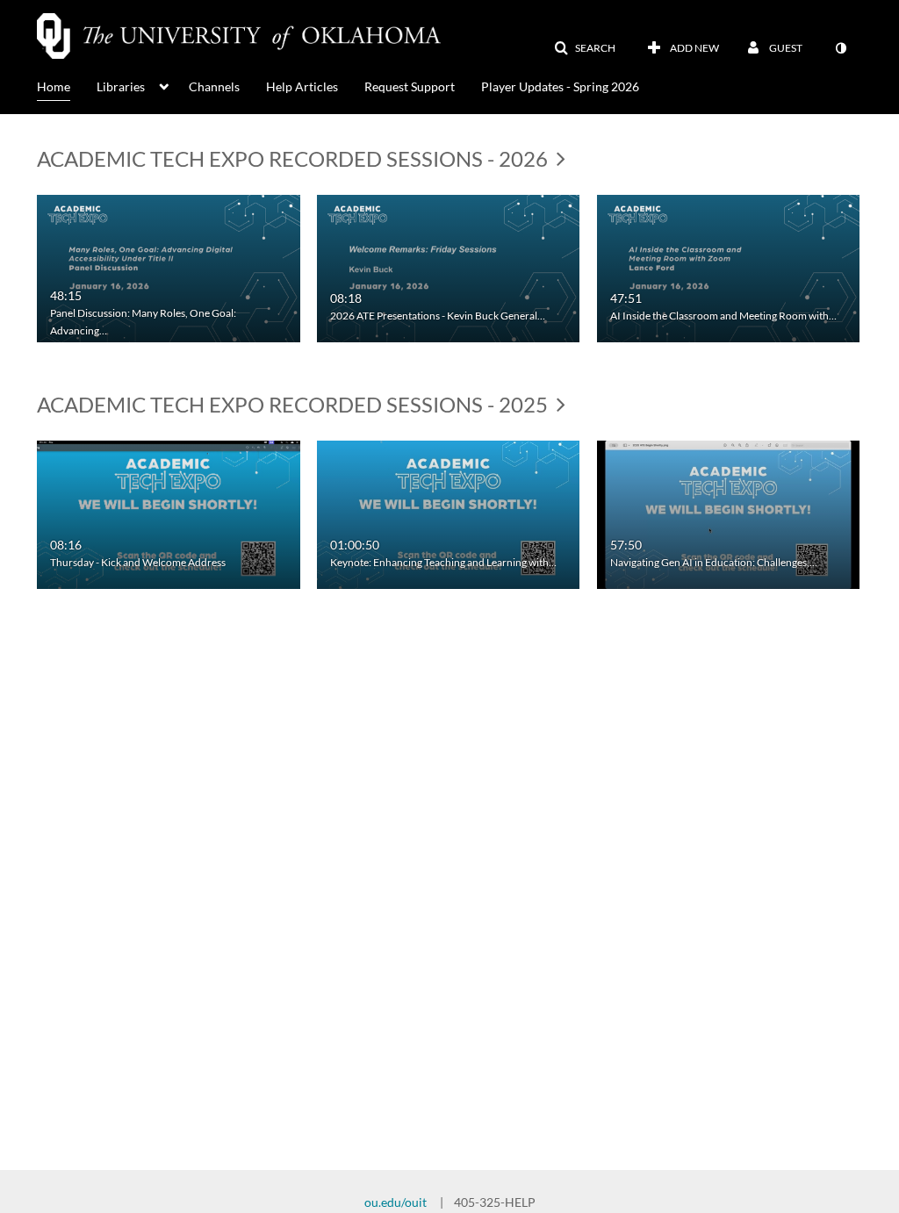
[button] (585, 48)
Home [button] (53, 86)
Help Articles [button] (302, 86)
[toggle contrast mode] (840, 48)
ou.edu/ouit (395, 1202)
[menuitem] (67, 85)
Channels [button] (214, 86)
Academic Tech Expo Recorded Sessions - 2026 (294, 158)
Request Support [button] (409, 86)
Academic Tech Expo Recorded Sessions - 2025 (294, 404)
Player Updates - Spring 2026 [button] (560, 86)
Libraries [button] (121, 86)
